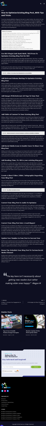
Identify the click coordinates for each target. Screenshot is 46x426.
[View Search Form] (41, 4)
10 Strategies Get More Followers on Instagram (36, 302)
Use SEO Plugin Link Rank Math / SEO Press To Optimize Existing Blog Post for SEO (21, 33)
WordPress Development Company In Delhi (10, 415)
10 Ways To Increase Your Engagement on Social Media (11, 302)
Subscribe (36, 367)
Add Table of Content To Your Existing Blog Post (13, 38)
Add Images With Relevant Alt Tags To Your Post (13, 36)
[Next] (43, 327)
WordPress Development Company (8, 411)
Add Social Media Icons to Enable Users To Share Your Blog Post (17, 39)
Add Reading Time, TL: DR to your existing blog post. (14, 41)
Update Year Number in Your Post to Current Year (14, 47)
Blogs (2, 10)
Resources (3, 398)
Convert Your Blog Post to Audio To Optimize (13, 44)
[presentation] (11, 321)
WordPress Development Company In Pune (10, 419)
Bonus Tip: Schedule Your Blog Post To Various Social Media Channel (18, 48)
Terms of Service (4, 404)
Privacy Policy (4, 400)
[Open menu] (44, 4)
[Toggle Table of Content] (37, 32)
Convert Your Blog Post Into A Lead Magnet (12, 45)
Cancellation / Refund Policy (7, 402)
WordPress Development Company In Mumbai (11, 413)
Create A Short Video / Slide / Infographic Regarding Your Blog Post (17, 42)
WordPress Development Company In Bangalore (11, 417)
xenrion (5, 335)
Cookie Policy (4, 406)
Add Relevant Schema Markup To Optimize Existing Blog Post (16, 35)
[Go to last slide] (3, 327)
